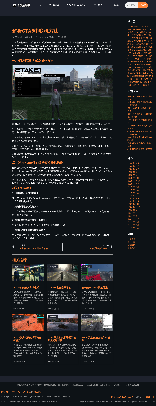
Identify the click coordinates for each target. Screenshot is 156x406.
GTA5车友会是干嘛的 (59, 287)
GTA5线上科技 (136, 55)
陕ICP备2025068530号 (122, 397)
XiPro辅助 (141, 70)
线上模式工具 (146, 79)
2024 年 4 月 (133, 222)
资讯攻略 (54, 5)
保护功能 (142, 73)
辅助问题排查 (133, 85)
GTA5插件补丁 (138, 38)
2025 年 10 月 (133, 181)
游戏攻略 (62, 37)
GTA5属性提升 (140, 35)
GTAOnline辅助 (138, 67)
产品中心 (16, 391)
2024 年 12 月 (133, 207)
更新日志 (131, 242)
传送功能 (134, 73)
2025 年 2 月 (133, 201)
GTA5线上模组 (133, 52)
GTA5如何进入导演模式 (26, 287)
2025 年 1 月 (133, 204)
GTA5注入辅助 (138, 44)
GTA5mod (132, 29)
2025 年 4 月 (133, 195)
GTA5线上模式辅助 (142, 50)
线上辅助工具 (145, 82)
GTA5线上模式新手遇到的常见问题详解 (62, 339)
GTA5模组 (138, 41)
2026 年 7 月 (133, 166)
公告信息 (131, 239)
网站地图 (5, 391)
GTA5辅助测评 (138, 64)
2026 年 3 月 (133, 175)
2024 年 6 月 (133, 216)
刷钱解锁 (136, 76)
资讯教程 (131, 248)
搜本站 (143, 5)
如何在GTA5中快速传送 (95, 287)
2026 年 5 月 (133, 172)
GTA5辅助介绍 (75, 5)
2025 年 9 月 (133, 184)
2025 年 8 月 (133, 186)
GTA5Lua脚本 (145, 26)
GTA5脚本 (136, 58)
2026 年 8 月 (133, 163)
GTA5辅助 (146, 58)
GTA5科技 (138, 47)
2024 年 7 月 (133, 213)
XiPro (134, 70)
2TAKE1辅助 (132, 26)
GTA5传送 (141, 29)
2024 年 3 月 (133, 224)
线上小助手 (135, 79)
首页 (38, 5)
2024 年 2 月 (133, 227)
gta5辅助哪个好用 (135, 61)
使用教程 (98, 5)
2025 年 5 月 (133, 192)
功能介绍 (144, 76)
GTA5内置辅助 (140, 32)
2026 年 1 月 (133, 178)
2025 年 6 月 (133, 189)
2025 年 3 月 (133, 198)
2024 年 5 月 (133, 219)
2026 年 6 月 (133, 169)
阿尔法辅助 (145, 85)
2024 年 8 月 (133, 210)
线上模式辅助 (133, 82)
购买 (116, 5)
